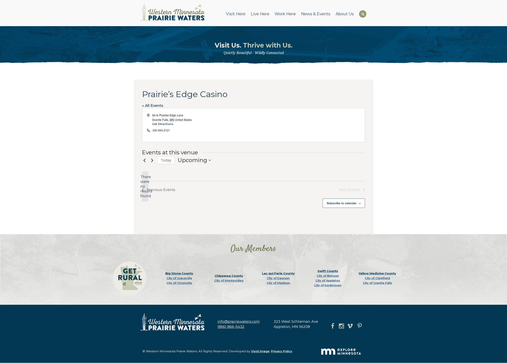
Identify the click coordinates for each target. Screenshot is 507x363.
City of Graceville (179, 278)
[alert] (145, 186)
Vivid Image (260, 351)
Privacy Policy (281, 351)
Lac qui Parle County (278, 273)
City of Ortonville (179, 283)
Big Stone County (179, 273)
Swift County (327, 271)
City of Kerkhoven (327, 285)
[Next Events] (152, 160)
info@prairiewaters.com (238, 321)
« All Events (152, 105)
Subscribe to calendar (341, 203)
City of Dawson (278, 278)
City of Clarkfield (377, 278)
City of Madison (278, 283)
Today (166, 160)
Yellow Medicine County (377, 273)
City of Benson (328, 276)
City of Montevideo (228, 280)
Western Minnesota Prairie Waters (174, 12)
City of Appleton (327, 280)
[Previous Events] (144, 160)
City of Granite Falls (377, 283)
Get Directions (162, 124)
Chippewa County (229, 276)
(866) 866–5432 (230, 327)
